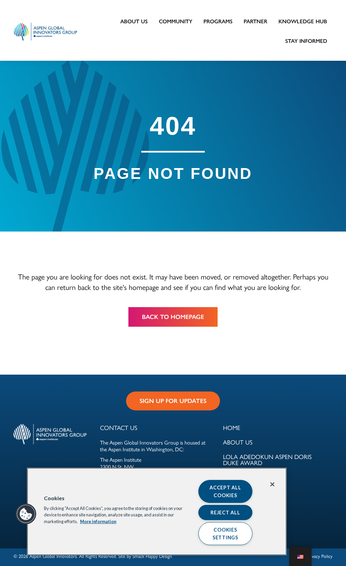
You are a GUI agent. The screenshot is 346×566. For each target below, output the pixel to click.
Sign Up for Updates (173, 401)
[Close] (272, 484)
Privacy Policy (319, 556)
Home (231, 428)
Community (175, 21)
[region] (157, 511)
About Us (134, 21)
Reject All (225, 512)
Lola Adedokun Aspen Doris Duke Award (267, 460)
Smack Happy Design (152, 556)
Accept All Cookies (225, 491)
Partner (255, 21)
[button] (26, 514)
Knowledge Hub (302, 21)
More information (98, 521)
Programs (217, 21)
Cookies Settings (225, 533)
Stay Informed (306, 41)
